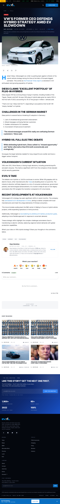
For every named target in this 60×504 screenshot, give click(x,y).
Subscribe (52, 5)
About (3, 463)
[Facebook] (8, 432)
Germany (10, 239)
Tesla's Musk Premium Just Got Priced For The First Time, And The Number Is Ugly (14, 362)
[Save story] (3, 70)
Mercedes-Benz (6, 448)
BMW (3, 445)
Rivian (3, 443)
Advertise (4, 468)
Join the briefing (50, 391)
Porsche (4, 451)
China (4, 239)
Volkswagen (22, 239)
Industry (33, 451)
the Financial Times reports (33, 81)
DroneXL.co (18, 253)
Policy (32, 445)
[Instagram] (16, 432)
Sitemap (52, 495)
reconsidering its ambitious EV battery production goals (38, 214)
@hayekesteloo (13, 255)
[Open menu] (3, 5)
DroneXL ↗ (4, 474)
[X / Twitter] (3, 432)
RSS (57, 495)
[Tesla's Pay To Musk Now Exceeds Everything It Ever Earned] (44, 352)
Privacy (41, 495)
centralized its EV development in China (18, 200)
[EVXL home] (11, 5)
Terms (47, 495)
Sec (16, 239)
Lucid (3, 454)
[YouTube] (12, 432)
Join (55, 485)
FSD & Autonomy (35, 440)
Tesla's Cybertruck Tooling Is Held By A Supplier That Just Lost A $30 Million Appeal (15, 337)
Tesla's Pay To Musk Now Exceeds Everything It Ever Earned (41, 362)
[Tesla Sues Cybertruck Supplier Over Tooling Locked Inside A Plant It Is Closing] (44, 327)
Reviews (33, 448)
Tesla (11, 10)
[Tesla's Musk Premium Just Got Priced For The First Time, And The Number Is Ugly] (15, 352)
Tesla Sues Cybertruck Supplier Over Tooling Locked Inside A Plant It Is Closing (44, 337)
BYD (3, 456)
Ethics (3, 471)
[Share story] (7, 70)
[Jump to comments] (16, 70)
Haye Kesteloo (14, 244)
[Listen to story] (11, 70)
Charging (33, 443)
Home (5, 10)
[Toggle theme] (43, 5)
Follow (52, 249)
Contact (4, 466)
